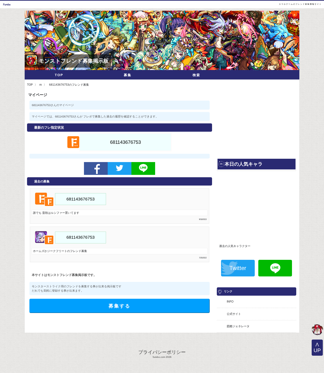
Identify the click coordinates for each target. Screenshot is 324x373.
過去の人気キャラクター (234, 246)
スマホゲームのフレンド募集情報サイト (300, 4)
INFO (230, 301)
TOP (59, 75)
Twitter (237, 268)
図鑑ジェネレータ (238, 326)
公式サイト (234, 314)
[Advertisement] (256, 124)
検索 (196, 75)
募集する (119, 305)
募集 (127, 75)
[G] (317, 330)
